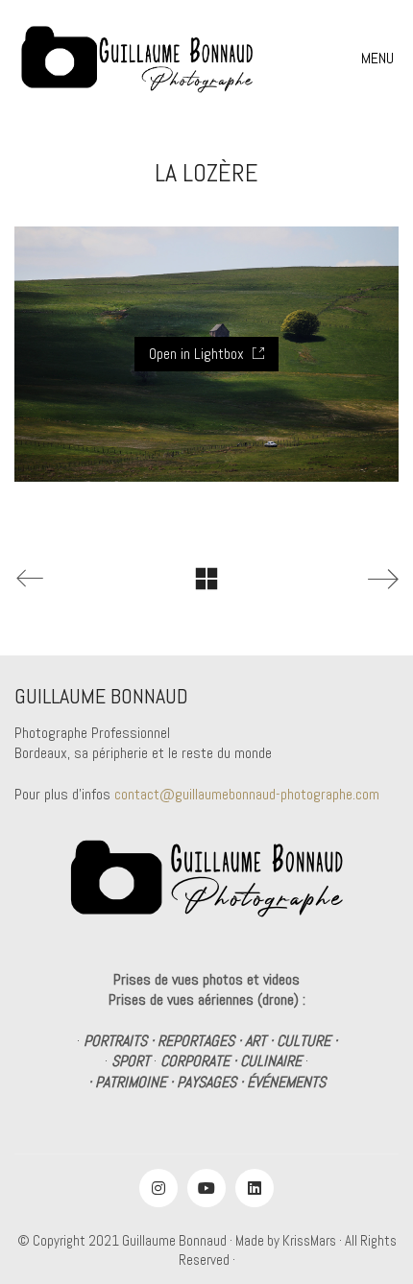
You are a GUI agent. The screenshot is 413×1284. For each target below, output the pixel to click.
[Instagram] (158, 1188)
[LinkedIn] (254, 1188)
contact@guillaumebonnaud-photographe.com (246, 794)
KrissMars (309, 1240)
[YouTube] (206, 1188)
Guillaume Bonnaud (174, 1240)
